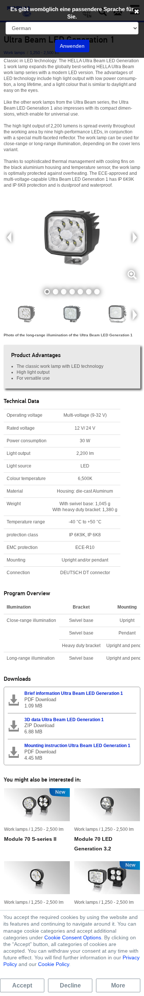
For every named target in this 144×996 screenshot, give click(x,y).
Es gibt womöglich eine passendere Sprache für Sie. (72, 13)
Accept (22, 985)
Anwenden (72, 46)
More (118, 985)
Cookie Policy (53, 964)
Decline (70, 985)
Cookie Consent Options (72, 937)
